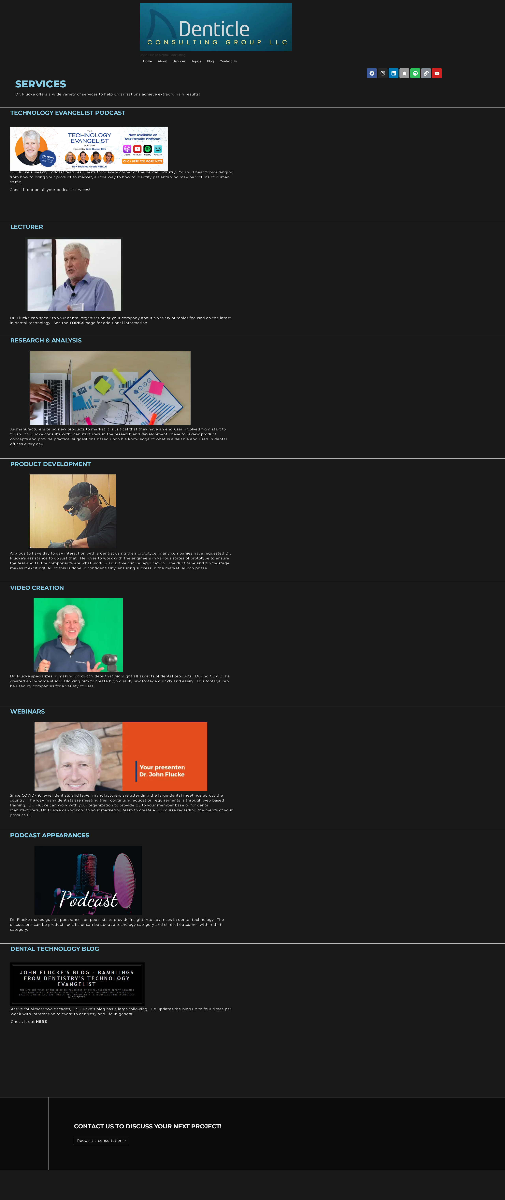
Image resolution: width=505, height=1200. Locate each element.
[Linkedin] (393, 73)
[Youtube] (437, 73)
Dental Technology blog (54, 948)
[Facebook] (372, 73)
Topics (196, 61)
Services (179, 61)
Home (147, 61)
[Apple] (404, 73)
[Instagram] (383, 73)
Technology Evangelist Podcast (67, 112)
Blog (210, 61)
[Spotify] (415, 73)
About (162, 61)
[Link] (426, 73)
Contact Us (228, 61)
